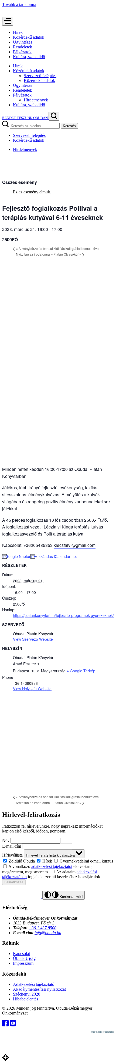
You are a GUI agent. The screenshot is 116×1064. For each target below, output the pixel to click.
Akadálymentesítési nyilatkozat (39, 989)
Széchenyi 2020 (26, 994)
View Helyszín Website (32, 688)
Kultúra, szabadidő (29, 56)
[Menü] (7, 21)
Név (5, 840)
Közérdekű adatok (28, 37)
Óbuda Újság (24, 958)
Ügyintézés (22, 42)
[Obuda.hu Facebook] (6, 1025)
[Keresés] (54, 116)
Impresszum (23, 963)
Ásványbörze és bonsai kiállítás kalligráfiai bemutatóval (58, 248)
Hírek (18, 32)
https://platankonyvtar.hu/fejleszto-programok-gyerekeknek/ (63, 615)
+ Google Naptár (16, 556)
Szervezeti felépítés (40, 75)
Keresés (69, 126)
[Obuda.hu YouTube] (13, 1025)
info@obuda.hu (48, 932)
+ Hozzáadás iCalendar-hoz (54, 556)
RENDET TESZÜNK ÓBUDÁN (25, 118)
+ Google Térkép (81, 670)
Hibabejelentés (25, 999)
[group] (58, 861)
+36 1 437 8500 (42, 928)
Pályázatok (22, 51)
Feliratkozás (13, 882)
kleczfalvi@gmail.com (74, 545)
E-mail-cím (11, 846)
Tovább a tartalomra (19, 4)
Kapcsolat (21, 953)
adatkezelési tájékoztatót (51, 866)
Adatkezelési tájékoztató (33, 984)
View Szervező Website (33, 639)
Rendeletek (22, 47)
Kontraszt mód (71, 897)
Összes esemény (19, 182)
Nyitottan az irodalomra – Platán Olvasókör (48, 254)
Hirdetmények (36, 100)
